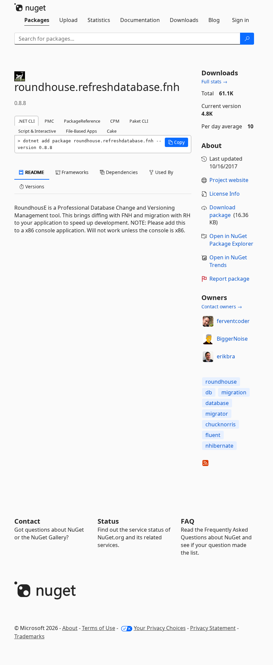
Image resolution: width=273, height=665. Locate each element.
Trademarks (29, 636)
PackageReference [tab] (82, 121)
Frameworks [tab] (74, 172)
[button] (176, 142)
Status (108, 521)
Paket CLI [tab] (139, 121)
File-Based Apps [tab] (81, 131)
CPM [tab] (115, 121)
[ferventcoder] (208, 321)
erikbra (226, 356)
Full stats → (214, 81)
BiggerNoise (232, 338)
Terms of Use (98, 628)
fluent (212, 435)
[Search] (247, 39)
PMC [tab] (49, 121)
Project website (228, 180)
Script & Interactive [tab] (37, 131)
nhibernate (219, 445)
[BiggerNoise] (208, 339)
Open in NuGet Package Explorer (231, 239)
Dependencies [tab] (121, 172)
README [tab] (34, 172)
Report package (229, 278)
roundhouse (221, 381)
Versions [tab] (34, 186)
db (208, 392)
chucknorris (220, 424)
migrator (216, 413)
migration (233, 392)
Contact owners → (221, 306)
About (70, 628)
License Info (224, 193)
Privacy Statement (213, 628)
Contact (27, 521)
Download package (222, 211)
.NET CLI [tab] (26, 121)
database (217, 403)
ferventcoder (233, 321)
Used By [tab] (163, 172)
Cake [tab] (112, 131)
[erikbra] (208, 357)
